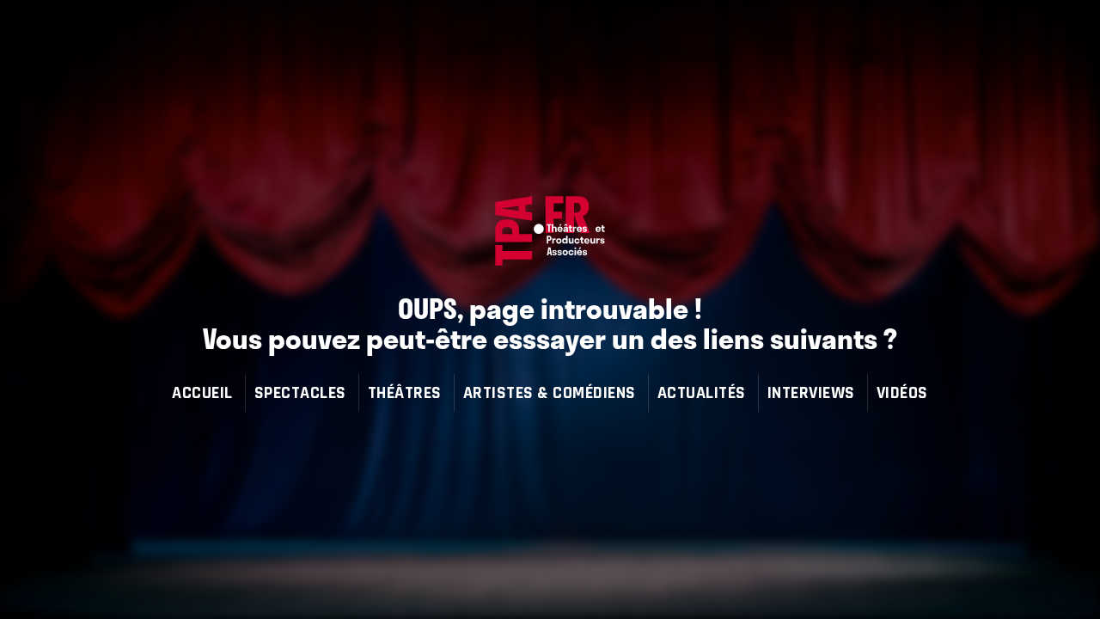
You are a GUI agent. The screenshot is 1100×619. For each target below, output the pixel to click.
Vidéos (902, 392)
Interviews (811, 392)
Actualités (701, 392)
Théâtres (405, 392)
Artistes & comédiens (549, 392)
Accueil (202, 392)
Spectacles (300, 392)
